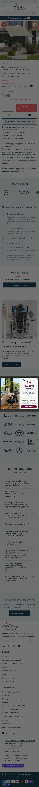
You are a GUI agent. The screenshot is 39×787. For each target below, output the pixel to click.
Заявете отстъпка (29, 406)
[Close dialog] (37, 379)
